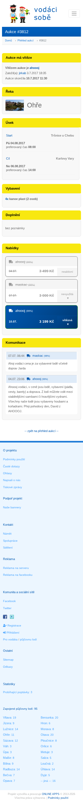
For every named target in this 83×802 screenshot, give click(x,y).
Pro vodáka (10, 639)
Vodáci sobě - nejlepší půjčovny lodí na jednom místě (33, 13)
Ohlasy (7, 473)
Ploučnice (47, 740)
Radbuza (9, 769)
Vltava (7, 717)
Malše (7, 757)
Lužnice (8, 729)
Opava (7, 780)
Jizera (7, 723)
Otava (45, 734)
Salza (44, 757)
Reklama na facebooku (17, 574)
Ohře (6, 734)
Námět (7, 533)
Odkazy (8, 666)
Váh (5, 746)
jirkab (22, 73)
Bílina (6, 763)
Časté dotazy (11, 466)
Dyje (44, 775)
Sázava (8, 740)
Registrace (14, 625)
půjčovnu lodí (28, 639)
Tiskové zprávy (12, 487)
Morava (46, 729)
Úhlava (45, 769)
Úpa (5, 752)
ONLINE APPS (50, 794)
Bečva (7, 775)
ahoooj (34, 67)
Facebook (9, 601)
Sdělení (8, 547)
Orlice (45, 746)
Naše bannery (12, 507)
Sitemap (8, 659)
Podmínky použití (14, 459)
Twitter (7, 608)
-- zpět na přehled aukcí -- (41, 431)
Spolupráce (10, 540)
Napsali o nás (11, 480)
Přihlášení (12, 632)
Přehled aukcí (26, 40)
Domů (8, 40)
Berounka (47, 717)
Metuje (45, 752)
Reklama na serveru (16, 568)
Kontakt (8, 524)
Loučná (45, 763)
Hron (44, 723)
